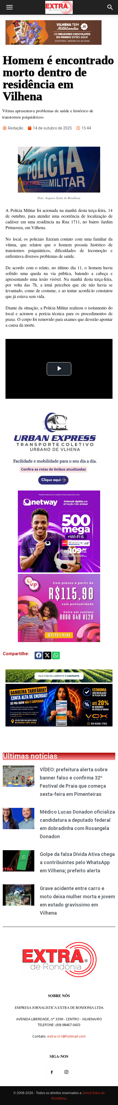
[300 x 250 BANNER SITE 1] (59, 640)
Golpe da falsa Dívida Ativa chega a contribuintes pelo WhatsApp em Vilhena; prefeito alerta (77, 862)
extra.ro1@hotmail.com (66, 1036)
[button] (9, 7)
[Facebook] (51, 1072)
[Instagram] (66, 1072)
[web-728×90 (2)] (59, 681)
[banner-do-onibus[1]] (54, 487)
